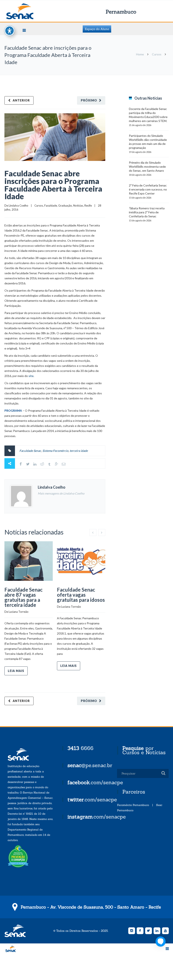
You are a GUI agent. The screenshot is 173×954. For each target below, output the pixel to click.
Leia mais (16, 671)
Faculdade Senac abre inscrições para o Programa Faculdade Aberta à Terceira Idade (53, 185)
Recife (88, 205)
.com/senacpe (95, 782)
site (31, 376)
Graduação (65, 205)
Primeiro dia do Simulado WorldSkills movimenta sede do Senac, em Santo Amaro (147, 166)
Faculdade (50, 205)
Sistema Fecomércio (55, 450)
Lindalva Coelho (18, 205)
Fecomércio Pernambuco (133, 805)
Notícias (78, 205)
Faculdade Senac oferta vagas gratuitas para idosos (81, 595)
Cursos (156, 54)
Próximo (89, 100)
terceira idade (79, 450)
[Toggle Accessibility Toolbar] (9, 31)
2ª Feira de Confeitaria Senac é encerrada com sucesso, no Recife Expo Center (148, 189)
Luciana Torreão (18, 611)
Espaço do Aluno (97, 29)
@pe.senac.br (90, 765)
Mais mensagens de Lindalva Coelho (61, 493)
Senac (26, 11)
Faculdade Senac (30, 450)
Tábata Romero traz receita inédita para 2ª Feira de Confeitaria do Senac (147, 212)
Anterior (21, 100)
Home (140, 54)
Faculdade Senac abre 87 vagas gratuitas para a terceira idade (23, 597)
